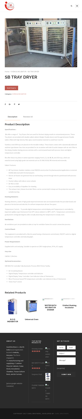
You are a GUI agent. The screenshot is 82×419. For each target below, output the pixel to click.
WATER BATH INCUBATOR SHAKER (50, 307)
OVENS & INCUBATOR (18, 72)
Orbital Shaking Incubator (69, 306)
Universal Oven (31, 319)
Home (7, 72)
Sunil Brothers (62, 414)
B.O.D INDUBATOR (12, 320)
